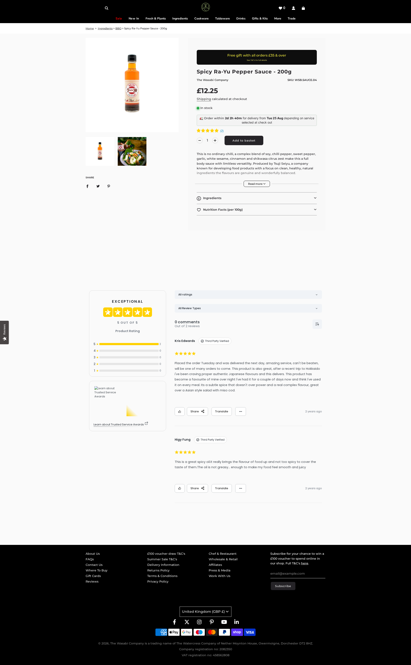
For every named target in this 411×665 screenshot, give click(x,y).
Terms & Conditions (162, 576)
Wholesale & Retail (223, 559)
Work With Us (219, 576)
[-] (200, 140)
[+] (215, 140)
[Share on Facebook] (87, 186)
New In (134, 18)
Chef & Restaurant (223, 554)
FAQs (90, 559)
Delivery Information (163, 565)
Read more (255, 183)
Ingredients (105, 28)
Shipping (204, 99)
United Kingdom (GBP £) (203, 612)
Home (90, 28)
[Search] (107, 8)
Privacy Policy (157, 581)
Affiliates (215, 565)
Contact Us (94, 565)
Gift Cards (93, 576)
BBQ (118, 28)
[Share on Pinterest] (109, 186)
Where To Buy (96, 570)
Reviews (92, 581)
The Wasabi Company (212, 80)
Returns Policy (158, 570)
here (304, 563)
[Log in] (293, 8)
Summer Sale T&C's (162, 559)
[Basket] (303, 8)
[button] (257, 198)
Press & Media (219, 570)
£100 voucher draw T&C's (166, 554)
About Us (93, 554)
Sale (119, 18)
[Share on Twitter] (98, 186)
